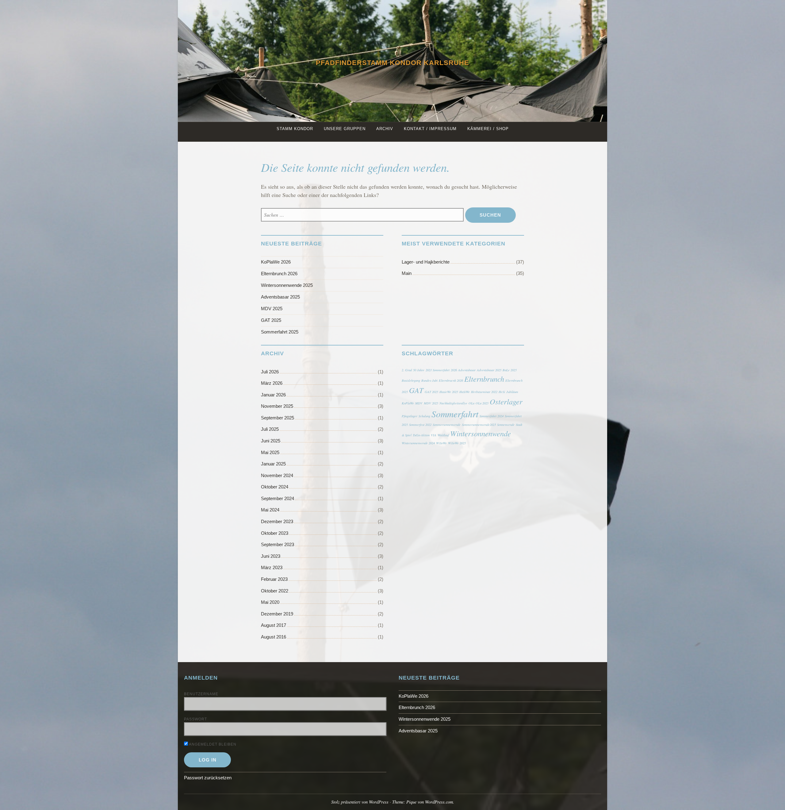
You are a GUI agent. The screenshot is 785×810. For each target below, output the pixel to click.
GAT (416, 390)
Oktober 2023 (274, 533)
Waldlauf (443, 435)
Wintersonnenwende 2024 (418, 443)
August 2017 (273, 625)
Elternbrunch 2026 (279, 273)
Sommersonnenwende (447, 424)
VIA (433, 435)
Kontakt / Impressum (430, 128)
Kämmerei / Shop (488, 128)
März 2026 (271, 383)
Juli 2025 (270, 429)
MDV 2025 (271, 308)
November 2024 (277, 475)
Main (407, 273)
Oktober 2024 (274, 486)
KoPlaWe (408, 403)
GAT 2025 (271, 320)
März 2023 (271, 567)
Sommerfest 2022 (420, 424)
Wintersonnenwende (480, 433)
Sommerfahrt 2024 (492, 416)
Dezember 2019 (277, 613)
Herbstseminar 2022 (484, 392)
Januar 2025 (273, 463)
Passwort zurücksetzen (208, 777)
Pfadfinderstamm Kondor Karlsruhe (392, 63)
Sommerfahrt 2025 (279, 331)
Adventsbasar (467, 370)
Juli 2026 (270, 371)
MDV (419, 403)
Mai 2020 (270, 602)
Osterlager (506, 401)
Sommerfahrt (454, 414)
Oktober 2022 (274, 590)
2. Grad (407, 370)
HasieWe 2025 (448, 392)
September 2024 (277, 498)
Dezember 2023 (277, 521)
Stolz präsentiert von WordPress (360, 802)
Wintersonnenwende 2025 (287, 285)
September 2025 (277, 417)
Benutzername (201, 694)
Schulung (424, 416)
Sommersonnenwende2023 (479, 424)
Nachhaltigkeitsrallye (453, 403)
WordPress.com (439, 802)
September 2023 (277, 544)
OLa (471, 403)
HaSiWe (464, 392)
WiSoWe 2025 (457, 443)
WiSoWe (441, 443)
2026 (454, 370)
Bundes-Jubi (429, 380)
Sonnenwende (506, 424)
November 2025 (277, 406)
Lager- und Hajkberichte (426, 261)
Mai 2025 (270, 452)
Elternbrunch (484, 379)
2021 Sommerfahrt (438, 370)
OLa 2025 (482, 403)
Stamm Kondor (295, 128)
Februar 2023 (274, 579)
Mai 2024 (270, 509)
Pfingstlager (409, 416)
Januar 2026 (273, 394)
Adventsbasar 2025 (280, 296)
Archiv (384, 128)
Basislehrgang (411, 380)
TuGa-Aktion (421, 435)
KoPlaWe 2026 (276, 261)
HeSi (502, 392)
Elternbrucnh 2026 (451, 380)
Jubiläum (512, 392)
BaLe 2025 (510, 370)
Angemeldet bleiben (212, 744)
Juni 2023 (270, 556)
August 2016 (273, 636)
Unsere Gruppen (345, 128)
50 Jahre (418, 370)
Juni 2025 (270, 440)
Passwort (195, 719)
